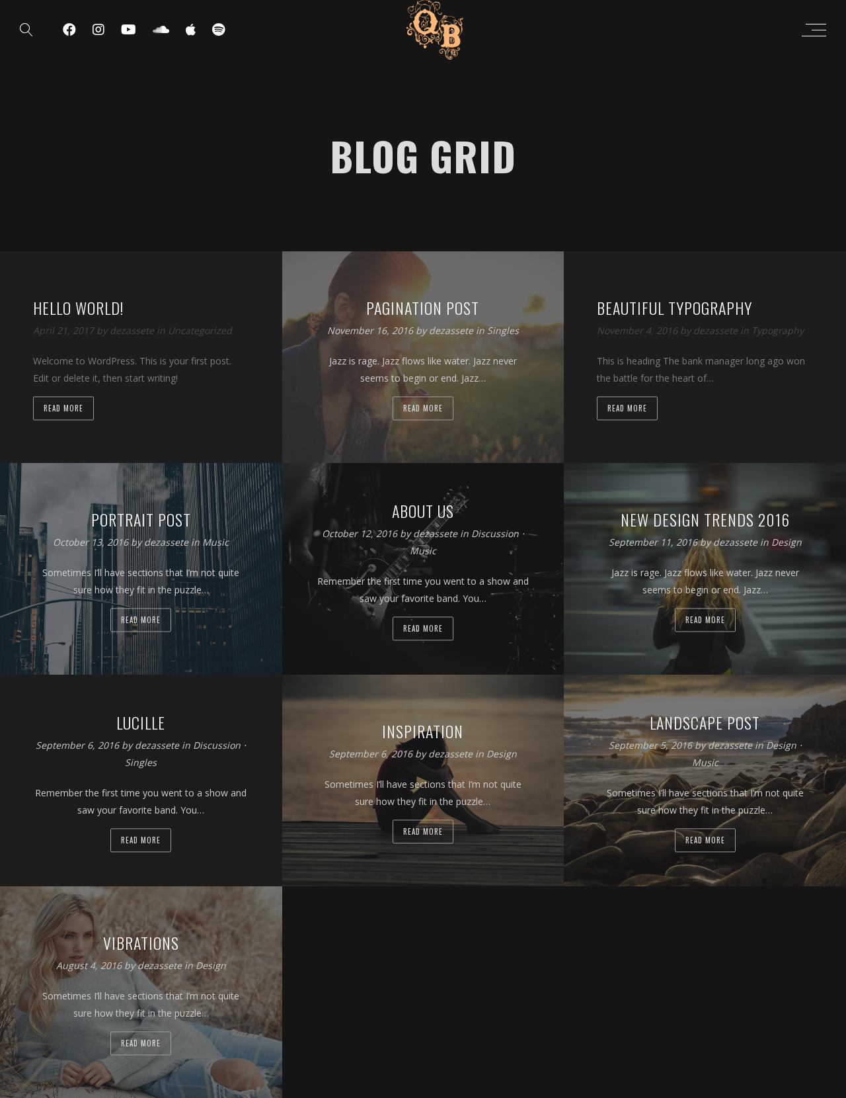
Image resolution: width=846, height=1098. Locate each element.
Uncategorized (200, 331)
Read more (63, 408)
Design (786, 542)
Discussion (495, 534)
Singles (503, 331)
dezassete (133, 331)
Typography (777, 331)
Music (215, 542)
